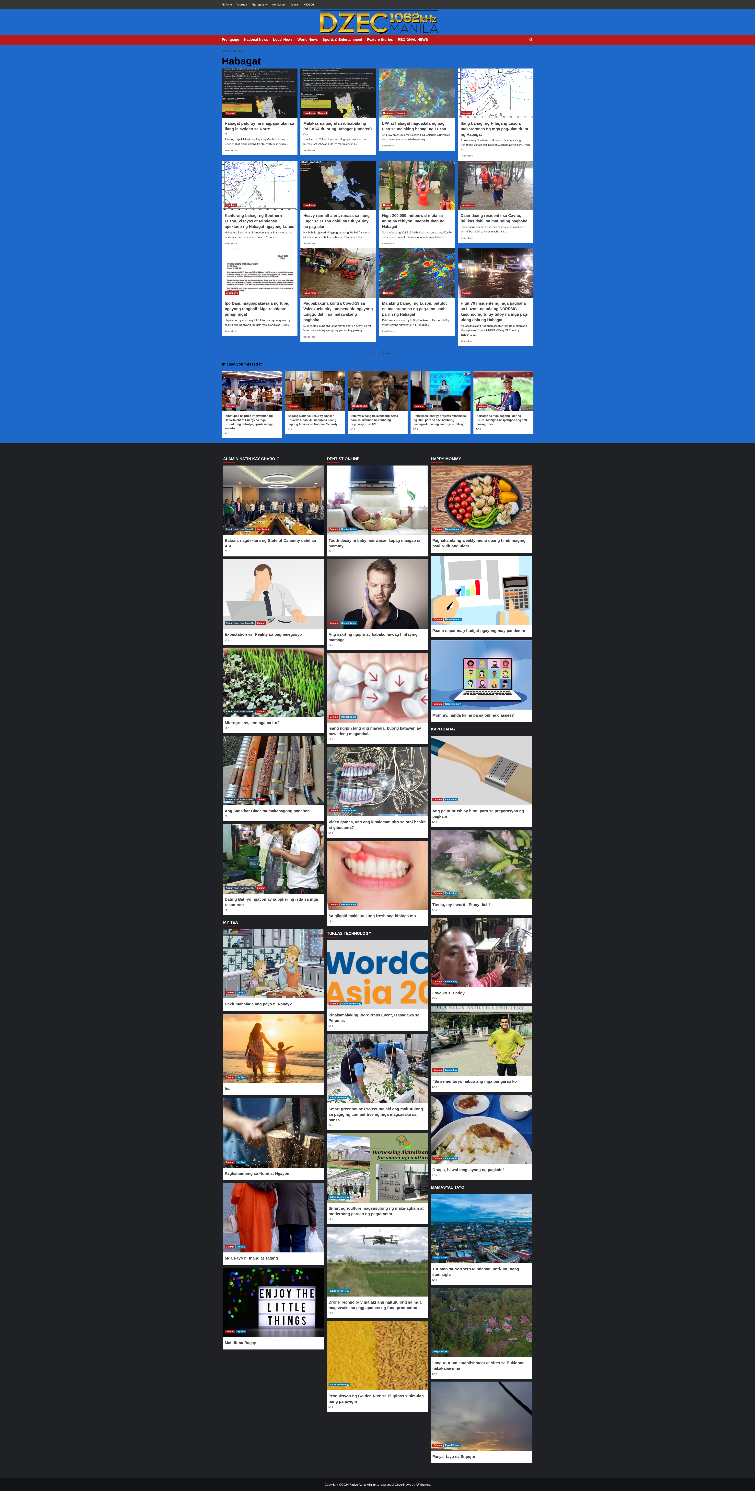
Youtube (241, 4)
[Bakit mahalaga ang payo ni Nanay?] (274, 963)
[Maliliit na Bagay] (274, 1302)
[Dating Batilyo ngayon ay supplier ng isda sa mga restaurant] (274, 859)
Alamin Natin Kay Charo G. (240, 529)
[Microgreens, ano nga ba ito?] (274, 682)
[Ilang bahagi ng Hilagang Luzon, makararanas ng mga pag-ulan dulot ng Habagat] (495, 93)
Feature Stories (380, 40)
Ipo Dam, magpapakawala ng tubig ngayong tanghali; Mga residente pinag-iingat (257, 309)
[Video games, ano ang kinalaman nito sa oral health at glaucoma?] (377, 781)
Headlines (310, 113)
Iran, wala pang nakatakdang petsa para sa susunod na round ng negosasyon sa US (374, 420)
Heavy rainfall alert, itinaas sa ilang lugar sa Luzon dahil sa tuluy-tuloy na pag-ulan (336, 221)
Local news (468, 205)
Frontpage (230, 40)
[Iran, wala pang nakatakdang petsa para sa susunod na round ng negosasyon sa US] (378, 391)
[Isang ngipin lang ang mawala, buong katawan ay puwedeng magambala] (377, 687)
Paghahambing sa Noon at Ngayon (257, 1173)
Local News (283, 40)
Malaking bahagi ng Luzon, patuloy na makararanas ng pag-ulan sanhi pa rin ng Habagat (414, 309)
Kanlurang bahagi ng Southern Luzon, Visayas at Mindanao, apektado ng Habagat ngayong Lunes (259, 221)
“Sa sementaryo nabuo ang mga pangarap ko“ (475, 1081)
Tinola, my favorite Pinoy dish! (461, 904)
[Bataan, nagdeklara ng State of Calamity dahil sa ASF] (274, 500)
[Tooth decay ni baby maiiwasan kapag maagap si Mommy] (377, 500)
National (230, 113)
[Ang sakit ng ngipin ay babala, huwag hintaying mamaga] (377, 594)
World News (307, 40)
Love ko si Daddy (448, 993)
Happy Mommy (453, 529)
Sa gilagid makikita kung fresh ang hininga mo (372, 916)
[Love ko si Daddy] (481, 952)
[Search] (530, 39)
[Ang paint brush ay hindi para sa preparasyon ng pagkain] (481, 770)
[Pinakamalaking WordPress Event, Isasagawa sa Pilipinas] (377, 974)
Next (387, 353)
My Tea (241, 992)
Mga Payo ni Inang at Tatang (251, 1258)
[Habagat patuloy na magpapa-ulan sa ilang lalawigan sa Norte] (259, 93)
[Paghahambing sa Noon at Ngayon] (274, 1133)
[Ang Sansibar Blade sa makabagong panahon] (274, 770)
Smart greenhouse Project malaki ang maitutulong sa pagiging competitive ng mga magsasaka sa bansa (376, 1114)
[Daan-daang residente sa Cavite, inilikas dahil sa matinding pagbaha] (495, 185)
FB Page (227, 4)
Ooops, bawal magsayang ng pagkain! (468, 1170)
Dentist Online (348, 529)
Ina (227, 1089)
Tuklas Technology (351, 1003)
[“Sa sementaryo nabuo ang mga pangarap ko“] (481, 1041)
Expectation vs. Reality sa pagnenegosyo (263, 634)
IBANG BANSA (359, 406)
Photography (259, 4)
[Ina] (274, 1048)
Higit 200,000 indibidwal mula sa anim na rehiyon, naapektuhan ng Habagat (413, 221)
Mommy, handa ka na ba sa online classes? (473, 715)
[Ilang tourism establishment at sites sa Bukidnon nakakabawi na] (481, 1322)
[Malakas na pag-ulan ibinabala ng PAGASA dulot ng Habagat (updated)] (338, 93)
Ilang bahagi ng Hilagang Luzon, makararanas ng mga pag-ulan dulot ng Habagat (494, 129)
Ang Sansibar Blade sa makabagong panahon (267, 811)
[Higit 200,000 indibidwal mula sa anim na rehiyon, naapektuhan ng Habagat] (417, 185)
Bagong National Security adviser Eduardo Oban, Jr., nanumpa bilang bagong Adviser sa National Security (313, 420)
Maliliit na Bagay (240, 1343)
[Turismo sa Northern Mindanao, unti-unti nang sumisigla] (481, 1228)
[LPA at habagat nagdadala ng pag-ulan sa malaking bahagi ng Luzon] (417, 93)
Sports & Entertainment (342, 40)
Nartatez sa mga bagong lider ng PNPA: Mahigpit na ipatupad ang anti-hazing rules (502, 420)
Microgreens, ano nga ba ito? (252, 723)
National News (256, 40)
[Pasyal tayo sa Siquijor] (481, 1416)
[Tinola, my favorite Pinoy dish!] (481, 864)
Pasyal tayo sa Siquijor (453, 1456)
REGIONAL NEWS (413, 40)
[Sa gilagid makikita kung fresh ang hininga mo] (377, 875)
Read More (231, 150)
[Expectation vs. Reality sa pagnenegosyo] (274, 594)
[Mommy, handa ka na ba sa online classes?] (481, 675)
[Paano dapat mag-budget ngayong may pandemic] (481, 590)
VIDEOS (309, 4)
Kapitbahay (451, 799)
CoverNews (403, 1484)
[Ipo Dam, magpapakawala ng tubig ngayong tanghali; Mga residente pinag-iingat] (259, 273)
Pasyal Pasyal (440, 1257)
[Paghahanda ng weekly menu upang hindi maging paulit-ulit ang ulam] (481, 500)
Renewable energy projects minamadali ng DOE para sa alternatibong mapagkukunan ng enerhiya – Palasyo (440, 420)
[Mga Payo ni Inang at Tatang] (274, 1217)
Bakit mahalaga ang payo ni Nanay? (258, 1004)
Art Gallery (278, 4)
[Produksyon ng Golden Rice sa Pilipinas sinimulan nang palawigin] (377, 1355)
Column (294, 4)
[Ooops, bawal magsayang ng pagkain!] (481, 1129)
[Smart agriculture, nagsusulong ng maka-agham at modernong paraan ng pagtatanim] (377, 1167)
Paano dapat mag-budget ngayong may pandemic (478, 630)
